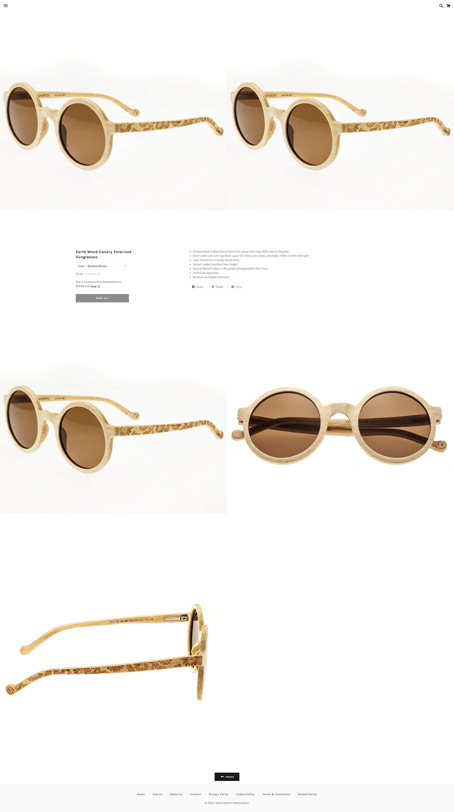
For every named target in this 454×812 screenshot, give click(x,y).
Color (81, 266)
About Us (176, 794)
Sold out (102, 298)
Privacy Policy (219, 794)
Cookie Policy (245, 794)
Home (141, 794)
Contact (195, 794)
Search (157, 794)
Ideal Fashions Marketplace (232, 803)
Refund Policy (307, 794)
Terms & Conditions (276, 794)
